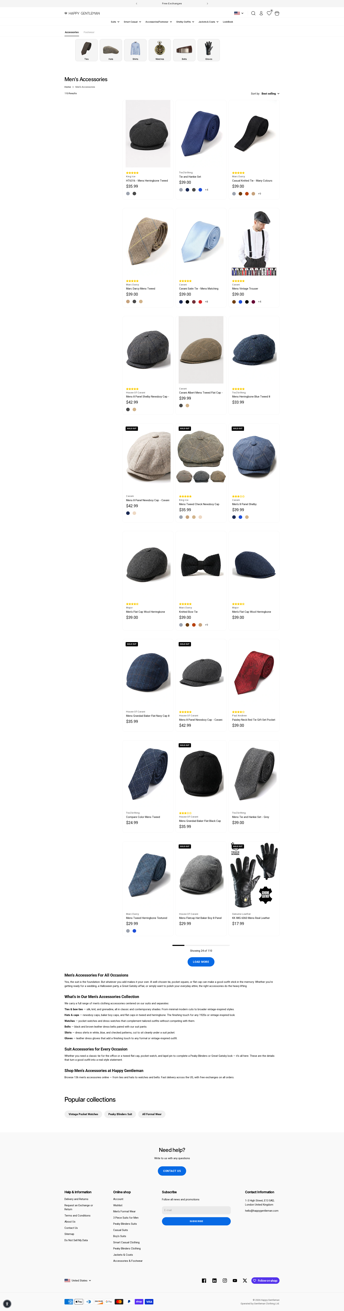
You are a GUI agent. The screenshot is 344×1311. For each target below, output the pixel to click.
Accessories (72, 32)
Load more (201, 961)
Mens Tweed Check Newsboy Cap (199, 504)
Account (118, 1199)
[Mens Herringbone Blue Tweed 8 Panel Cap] (254, 350)
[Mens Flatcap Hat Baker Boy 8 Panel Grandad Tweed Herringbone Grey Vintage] (201, 875)
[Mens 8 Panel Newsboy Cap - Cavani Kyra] (148, 457)
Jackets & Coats (207, 21)
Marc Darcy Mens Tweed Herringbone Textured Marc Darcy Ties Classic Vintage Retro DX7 (145, 288)
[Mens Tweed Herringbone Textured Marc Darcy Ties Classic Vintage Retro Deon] (148, 875)
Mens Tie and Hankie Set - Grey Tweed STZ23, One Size (250, 817)
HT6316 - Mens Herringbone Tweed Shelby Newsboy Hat (147, 180)
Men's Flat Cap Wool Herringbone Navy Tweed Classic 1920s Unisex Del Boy (252, 612)
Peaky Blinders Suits (125, 1223)
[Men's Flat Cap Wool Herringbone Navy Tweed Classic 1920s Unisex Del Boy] (254, 565)
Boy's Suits (119, 1236)
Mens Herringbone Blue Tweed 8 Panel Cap (251, 396)
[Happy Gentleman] (82, 13)
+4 (206, 189)
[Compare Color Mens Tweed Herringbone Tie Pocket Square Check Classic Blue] (148, 774)
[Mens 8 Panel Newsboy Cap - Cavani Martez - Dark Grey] (201, 673)
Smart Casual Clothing (126, 1242)
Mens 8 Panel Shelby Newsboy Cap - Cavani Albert (147, 396)
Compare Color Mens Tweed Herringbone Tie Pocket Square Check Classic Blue (144, 817)
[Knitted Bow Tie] (201, 565)
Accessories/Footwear (156, 21)
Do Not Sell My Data (76, 1240)
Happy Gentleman (270, 1300)
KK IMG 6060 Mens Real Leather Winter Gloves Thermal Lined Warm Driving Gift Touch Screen (253, 918)
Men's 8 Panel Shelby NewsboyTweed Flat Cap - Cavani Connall (252, 504)
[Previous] (136, 3)
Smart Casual (131, 21)
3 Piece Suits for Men (125, 1217)
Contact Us (71, 1228)
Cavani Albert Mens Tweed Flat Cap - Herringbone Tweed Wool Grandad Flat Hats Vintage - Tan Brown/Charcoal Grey (201, 392)
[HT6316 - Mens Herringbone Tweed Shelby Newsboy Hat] (148, 133)
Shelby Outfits (183, 21)
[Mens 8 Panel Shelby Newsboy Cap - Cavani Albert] (148, 350)
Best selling (269, 93)
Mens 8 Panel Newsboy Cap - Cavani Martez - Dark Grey (200, 720)
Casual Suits (120, 1230)
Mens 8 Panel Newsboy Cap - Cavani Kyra (147, 500)
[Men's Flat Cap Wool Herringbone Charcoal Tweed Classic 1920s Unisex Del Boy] (148, 565)
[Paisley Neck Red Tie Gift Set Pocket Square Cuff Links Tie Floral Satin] (254, 673)
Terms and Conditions (77, 1215)
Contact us (172, 1171)
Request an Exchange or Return (78, 1207)
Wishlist (117, 1205)
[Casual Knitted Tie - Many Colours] (254, 133)
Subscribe (196, 1221)
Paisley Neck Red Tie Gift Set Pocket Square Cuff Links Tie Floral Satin (253, 720)
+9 (259, 193)
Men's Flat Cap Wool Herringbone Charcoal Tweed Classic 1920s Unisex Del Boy (145, 612)
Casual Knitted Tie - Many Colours (252, 180)
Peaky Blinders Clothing (127, 1248)
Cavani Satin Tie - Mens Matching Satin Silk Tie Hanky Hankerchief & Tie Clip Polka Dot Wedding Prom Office (199, 288)
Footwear (89, 32)
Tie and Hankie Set (190, 176)
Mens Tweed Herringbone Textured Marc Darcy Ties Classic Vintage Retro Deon (146, 918)
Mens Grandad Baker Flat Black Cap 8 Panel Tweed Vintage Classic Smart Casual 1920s (200, 821)
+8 (206, 301)
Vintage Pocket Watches (83, 1114)
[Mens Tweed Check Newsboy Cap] (201, 457)
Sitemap (69, 1234)
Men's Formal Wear (124, 1211)
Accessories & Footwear (128, 1260)
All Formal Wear (152, 1114)
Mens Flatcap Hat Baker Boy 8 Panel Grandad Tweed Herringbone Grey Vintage (200, 918)
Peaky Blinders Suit (120, 1114)
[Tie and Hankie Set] (201, 133)
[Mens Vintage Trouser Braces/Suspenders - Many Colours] (254, 242)
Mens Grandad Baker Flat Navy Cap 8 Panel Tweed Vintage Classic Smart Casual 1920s (147, 716)
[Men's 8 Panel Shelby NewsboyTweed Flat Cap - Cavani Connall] (254, 457)
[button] (132, 172)
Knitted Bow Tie (188, 611)
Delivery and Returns (76, 1199)
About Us (69, 1221)
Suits (113, 21)
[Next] (207, 3)
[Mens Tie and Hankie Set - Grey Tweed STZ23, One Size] (254, 774)
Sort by (255, 93)
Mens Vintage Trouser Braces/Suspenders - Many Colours (253, 288)
